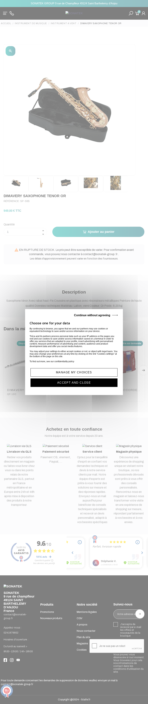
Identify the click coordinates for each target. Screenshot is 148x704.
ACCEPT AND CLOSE (74, 382)
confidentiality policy (64, 361)
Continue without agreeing (92, 315)
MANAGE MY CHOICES (74, 372)
